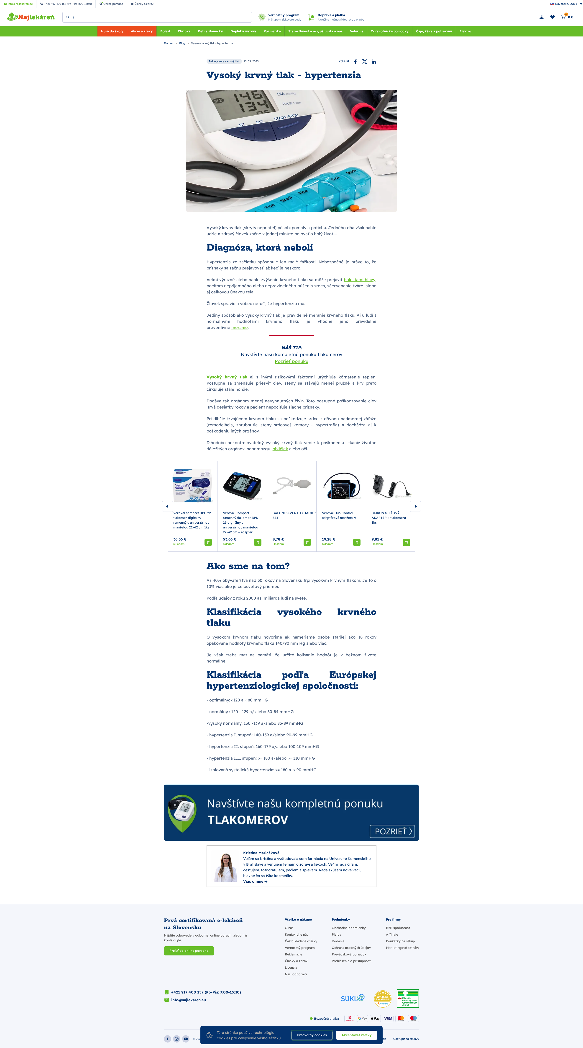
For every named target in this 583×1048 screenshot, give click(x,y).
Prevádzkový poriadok (349, 954)
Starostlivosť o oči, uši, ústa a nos (315, 31)
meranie (239, 327)
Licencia (291, 967)
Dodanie (338, 941)
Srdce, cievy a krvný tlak (224, 61)
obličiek (280, 448)
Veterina (356, 31)
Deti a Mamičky (210, 31)
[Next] (415, 506)
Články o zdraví (296, 961)
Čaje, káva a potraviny (434, 31)
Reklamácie (293, 954)
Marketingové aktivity (402, 948)
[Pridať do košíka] (208, 542)
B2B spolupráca (398, 928)
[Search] (68, 17)
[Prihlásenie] (541, 17)
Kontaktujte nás (296, 934)
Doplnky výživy (243, 31)
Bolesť (165, 31)
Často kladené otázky (301, 941)
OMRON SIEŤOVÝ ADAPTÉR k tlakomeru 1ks (389, 518)
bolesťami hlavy (360, 279)
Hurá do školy (112, 31)
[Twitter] (364, 61)
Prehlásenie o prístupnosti (351, 961)
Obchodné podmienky (349, 928)
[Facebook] (355, 61)
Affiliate (392, 934)
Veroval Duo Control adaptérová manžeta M (339, 515)
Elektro (465, 31)
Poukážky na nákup (400, 941)
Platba (336, 934)
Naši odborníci (296, 974)
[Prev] (167, 506)
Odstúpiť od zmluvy (406, 1038)
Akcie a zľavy (142, 31)
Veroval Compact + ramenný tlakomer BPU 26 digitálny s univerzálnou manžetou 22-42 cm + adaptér (240, 522)
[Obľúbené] (552, 17)
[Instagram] (176, 1039)
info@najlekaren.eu (188, 1000)
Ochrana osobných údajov (351, 948)
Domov (169, 43)
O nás (289, 928)
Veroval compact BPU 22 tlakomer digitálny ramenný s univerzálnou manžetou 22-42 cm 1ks (192, 520)
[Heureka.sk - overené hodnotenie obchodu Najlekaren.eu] (382, 999)
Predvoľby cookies (312, 1035)
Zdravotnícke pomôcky (390, 31)
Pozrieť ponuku (291, 361)
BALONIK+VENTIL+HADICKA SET (296, 515)
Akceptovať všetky (357, 1035)
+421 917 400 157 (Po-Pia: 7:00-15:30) (206, 992)
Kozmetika (272, 31)
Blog (182, 43)
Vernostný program (300, 948)
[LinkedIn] (373, 61)
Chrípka (184, 31)
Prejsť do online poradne (188, 951)
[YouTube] (185, 1039)
